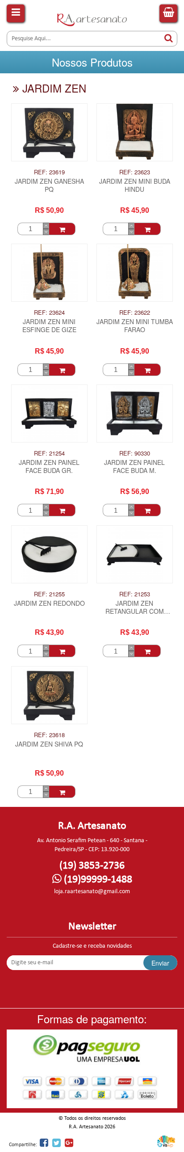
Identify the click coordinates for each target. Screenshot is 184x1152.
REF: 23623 (134, 172)
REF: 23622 (134, 312)
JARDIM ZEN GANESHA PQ (49, 185)
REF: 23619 (49, 172)
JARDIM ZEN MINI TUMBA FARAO (134, 325)
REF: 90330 (134, 453)
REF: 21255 (49, 594)
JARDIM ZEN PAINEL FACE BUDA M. (134, 466)
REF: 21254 (49, 453)
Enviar (160, 962)
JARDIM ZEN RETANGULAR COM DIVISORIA (134, 608)
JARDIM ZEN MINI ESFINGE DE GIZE (49, 325)
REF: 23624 (49, 312)
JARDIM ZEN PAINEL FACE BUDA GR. (49, 466)
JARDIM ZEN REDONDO (49, 603)
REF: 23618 (49, 735)
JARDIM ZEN (52, 88)
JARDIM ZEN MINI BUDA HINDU (134, 185)
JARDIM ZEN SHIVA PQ (49, 744)
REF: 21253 (134, 594)
